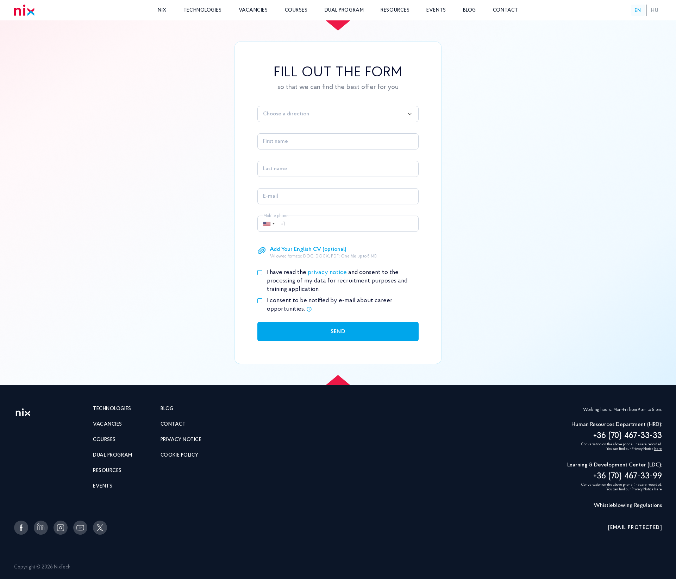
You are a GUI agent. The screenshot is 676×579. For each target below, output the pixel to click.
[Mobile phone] (338, 224)
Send (338, 332)
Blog (469, 10)
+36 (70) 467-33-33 (627, 436)
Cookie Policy (180, 455)
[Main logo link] (23, 413)
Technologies (202, 10)
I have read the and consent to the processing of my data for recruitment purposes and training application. (337, 281)
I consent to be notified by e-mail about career (330, 305)
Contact (505, 10)
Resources (395, 10)
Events (436, 10)
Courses (296, 10)
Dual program (344, 10)
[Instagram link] (61, 528)
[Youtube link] (80, 528)
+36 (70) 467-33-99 (627, 476)
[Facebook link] (21, 528)
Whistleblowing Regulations (628, 505)
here (658, 449)
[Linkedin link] (41, 528)
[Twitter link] (100, 528)
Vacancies (253, 10)
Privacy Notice (181, 440)
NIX (162, 10)
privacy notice (327, 272)
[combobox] (338, 114)
